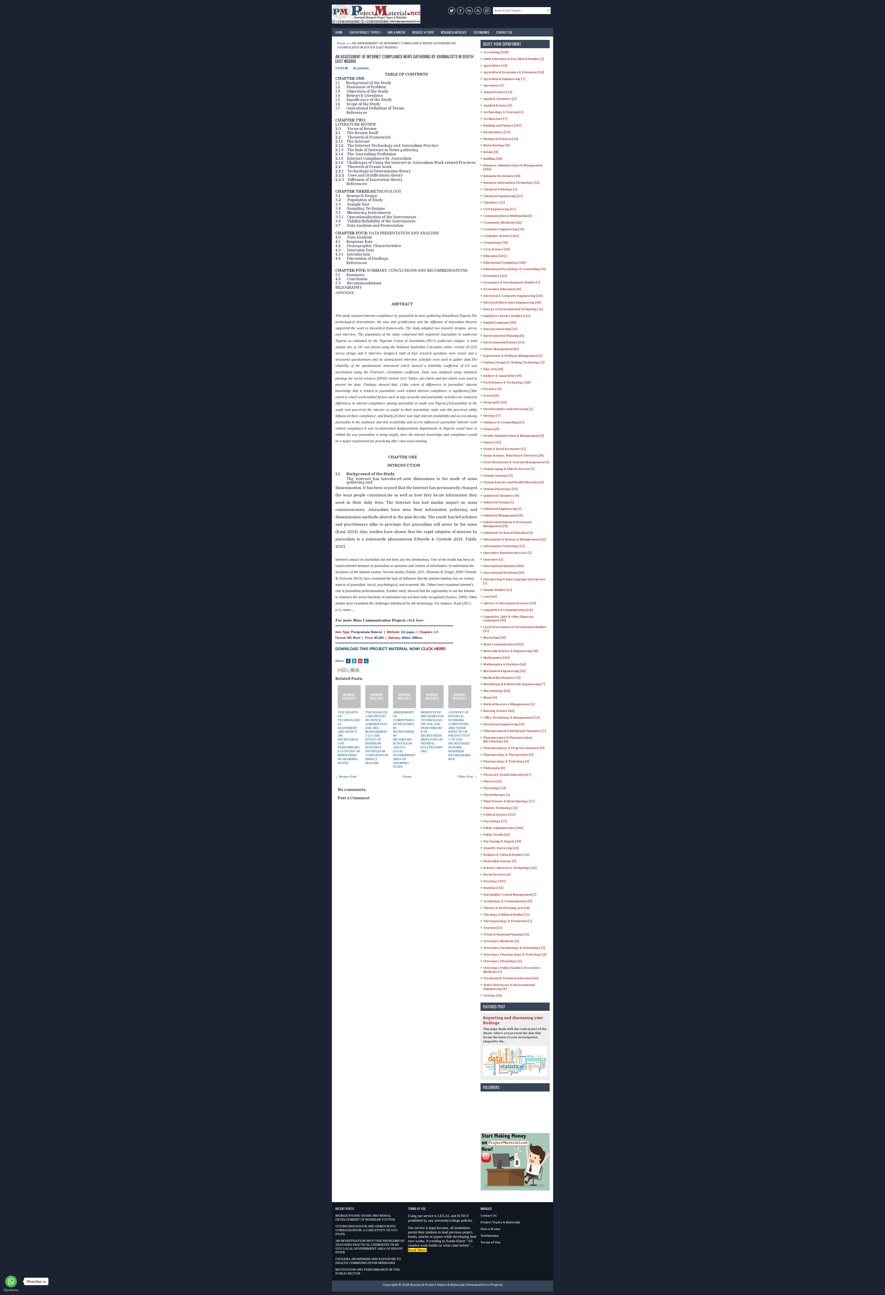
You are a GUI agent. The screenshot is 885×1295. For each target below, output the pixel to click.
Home (338, 32)
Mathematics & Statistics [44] (504, 664)
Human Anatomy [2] (498, 475)
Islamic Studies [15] (497, 590)
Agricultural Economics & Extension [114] (513, 72)
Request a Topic (423, 32)
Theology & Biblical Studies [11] (506, 914)
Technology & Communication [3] (507, 901)
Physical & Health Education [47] (507, 774)
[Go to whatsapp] (11, 1281)
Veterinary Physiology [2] (502, 961)
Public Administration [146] (503, 828)
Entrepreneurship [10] (500, 329)
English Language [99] (499, 322)
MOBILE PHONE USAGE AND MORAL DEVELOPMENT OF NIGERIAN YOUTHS (365, 1217)
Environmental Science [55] (503, 342)
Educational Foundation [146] (504, 262)
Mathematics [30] (496, 657)
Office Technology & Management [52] (511, 717)
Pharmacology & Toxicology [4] (506, 761)
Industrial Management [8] (503, 515)
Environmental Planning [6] (503, 335)
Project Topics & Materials (500, 1222)
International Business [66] (503, 566)
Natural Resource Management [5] (508, 704)
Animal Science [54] (497, 92)
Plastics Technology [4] (500, 808)
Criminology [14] (495, 242)
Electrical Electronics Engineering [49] (512, 302)
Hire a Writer (396, 32)
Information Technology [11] (504, 546)
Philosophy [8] (494, 768)
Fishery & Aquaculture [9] (502, 376)
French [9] (491, 395)
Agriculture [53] (495, 65)
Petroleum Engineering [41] (503, 724)
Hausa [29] (491, 429)
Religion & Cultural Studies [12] (506, 854)
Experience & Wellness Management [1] (512, 355)
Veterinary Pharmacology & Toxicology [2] (514, 954)
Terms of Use (491, 1242)
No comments (361, 68)
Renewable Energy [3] (499, 861)
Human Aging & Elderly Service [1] (508, 469)
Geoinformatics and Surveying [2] (508, 409)
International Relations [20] (503, 572)
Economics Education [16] (502, 289)
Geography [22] (495, 402)
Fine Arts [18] (493, 369)
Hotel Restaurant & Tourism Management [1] (516, 462)
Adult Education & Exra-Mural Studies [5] (513, 59)
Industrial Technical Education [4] (508, 532)
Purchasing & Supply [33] (502, 841)
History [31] (492, 442)
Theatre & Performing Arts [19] (506, 908)
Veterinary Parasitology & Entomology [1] (514, 948)
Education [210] (494, 256)
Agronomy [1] (493, 85)
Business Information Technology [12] (511, 182)
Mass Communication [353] (503, 644)
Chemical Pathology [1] (500, 189)
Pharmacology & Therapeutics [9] (508, 754)
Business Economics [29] (501, 176)
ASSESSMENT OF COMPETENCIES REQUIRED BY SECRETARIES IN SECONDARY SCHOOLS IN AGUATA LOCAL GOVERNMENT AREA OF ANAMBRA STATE (404, 739)
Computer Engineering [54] (503, 229)
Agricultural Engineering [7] (504, 79)
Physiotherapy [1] (496, 794)
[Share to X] (348, 670)
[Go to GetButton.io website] (11, 1290)
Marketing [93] (494, 637)
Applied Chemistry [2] (499, 98)
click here (415, 620)
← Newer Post (346, 776)
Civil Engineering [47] (499, 209)
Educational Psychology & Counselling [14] (514, 269)
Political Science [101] (499, 814)
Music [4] (490, 697)
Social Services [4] (496, 874)
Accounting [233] (495, 52)
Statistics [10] (493, 888)
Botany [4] (490, 152)
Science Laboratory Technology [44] (510, 868)
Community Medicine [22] (502, 222)
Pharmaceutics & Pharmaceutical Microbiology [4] (507, 739)
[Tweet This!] (354, 661)
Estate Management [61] (501, 349)
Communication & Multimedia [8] (507, 216)
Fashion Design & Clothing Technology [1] (513, 362)
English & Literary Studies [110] (506, 316)
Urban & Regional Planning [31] (506, 934)
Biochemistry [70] (496, 132)
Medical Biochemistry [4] (501, 677)
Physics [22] (492, 781)
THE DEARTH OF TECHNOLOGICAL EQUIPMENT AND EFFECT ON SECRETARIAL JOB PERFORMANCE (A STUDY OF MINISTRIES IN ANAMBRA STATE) (349, 738)
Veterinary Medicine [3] (501, 941)
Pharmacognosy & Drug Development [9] (513, 748)
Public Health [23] (496, 834)
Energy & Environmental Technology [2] (513, 309)
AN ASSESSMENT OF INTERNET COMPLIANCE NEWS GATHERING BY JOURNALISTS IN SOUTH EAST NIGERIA (404, 59)
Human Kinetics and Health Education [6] (513, 482)
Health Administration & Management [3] (513, 435)
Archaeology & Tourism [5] (503, 112)
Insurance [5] (493, 559)
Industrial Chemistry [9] (501, 495)
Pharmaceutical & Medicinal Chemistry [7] (514, 731)
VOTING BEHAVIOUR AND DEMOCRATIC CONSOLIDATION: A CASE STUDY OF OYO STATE (366, 1230)
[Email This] (339, 670)
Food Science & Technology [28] (507, 382)
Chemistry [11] (494, 202)
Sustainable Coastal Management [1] (509, 894)
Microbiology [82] (496, 691)
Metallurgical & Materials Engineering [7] (514, 684)
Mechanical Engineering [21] (504, 671)
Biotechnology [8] (496, 145)
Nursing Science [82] (498, 711)
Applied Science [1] (497, 105)
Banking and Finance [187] (502, 125)
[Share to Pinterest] (357, 670)
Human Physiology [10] (500, 489)
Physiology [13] (494, 788)
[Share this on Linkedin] (366, 661)
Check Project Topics (365, 32)
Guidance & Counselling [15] (503, 422)
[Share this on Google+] (360, 661)
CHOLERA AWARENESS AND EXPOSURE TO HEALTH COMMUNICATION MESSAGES (368, 1261)
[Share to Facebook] (353, 670)
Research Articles (453, 32)
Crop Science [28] (496, 249)
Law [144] (490, 596)
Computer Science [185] (501, 236)
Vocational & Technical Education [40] (510, 978)
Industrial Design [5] (498, 502)
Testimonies (481, 32)
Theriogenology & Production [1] (507, 921)
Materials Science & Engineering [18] (510, 651)
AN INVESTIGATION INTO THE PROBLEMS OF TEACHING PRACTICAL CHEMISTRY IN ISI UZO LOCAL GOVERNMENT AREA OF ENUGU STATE (369, 1246)
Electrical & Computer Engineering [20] (513, 296)
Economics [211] (495, 275)
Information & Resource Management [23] (514, 539)
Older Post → (467, 776)
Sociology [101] (494, 881)
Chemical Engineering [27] (503, 196)
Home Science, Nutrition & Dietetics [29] (513, 455)
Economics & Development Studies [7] (511, 282)
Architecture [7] (495, 119)
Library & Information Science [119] (509, 603)
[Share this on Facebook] (348, 661)
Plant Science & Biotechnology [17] (508, 801)
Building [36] (492, 158)
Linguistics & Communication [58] (508, 610)
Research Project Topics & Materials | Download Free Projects (456, 1284)
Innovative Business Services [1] (507, 553)
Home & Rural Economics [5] (504, 449)
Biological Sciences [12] (500, 139)
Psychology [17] (495, 821)
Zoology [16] (492, 995)
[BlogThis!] (344, 670)
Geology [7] (491, 415)
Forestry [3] (492, 389)
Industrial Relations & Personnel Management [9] (507, 524)
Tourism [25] (492, 927)
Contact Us (504, 32)
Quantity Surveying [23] (501, 848)
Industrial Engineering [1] (502, 508)
